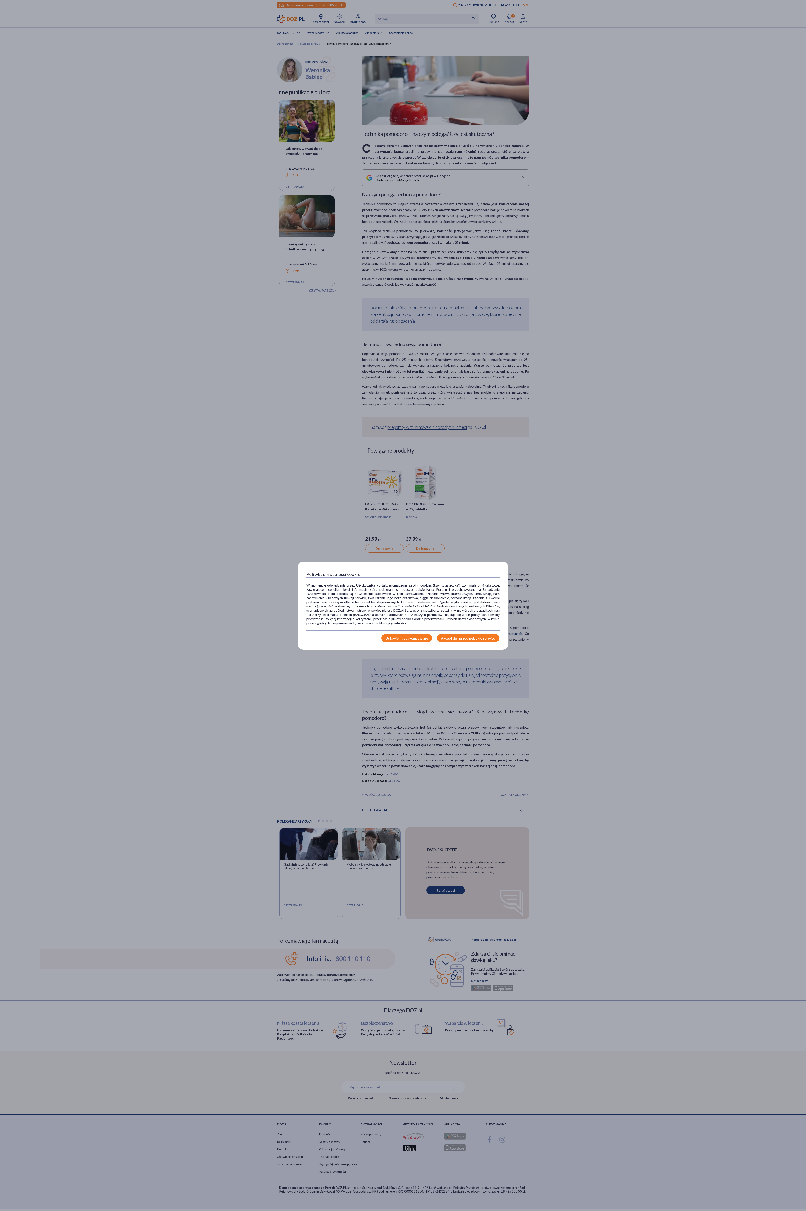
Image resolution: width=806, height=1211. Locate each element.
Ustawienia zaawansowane (407, 638)
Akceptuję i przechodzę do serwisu (468, 638)
